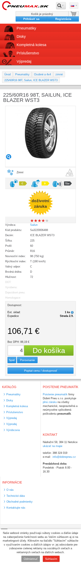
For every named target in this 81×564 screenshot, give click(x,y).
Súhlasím (51, 558)
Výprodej (11, 424)
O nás (10, 489)
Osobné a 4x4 (42, 74)
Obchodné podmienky (19, 501)
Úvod (7, 74)
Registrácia (63, 19)
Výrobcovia (13, 430)
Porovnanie (27, 360)
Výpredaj (24, 61)
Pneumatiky (22, 74)
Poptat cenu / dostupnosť (40, 370)
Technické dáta (15, 495)
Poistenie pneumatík (55, 394)
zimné (59, 74)
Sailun (34, 224)
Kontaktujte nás (15, 507)
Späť (12, 360)
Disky (9, 400)
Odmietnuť (31, 558)
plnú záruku (50, 402)
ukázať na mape (52, 446)
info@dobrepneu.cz (64, 456)
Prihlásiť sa (31, 19)
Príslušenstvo (28, 53)
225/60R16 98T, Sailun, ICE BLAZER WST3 (31, 80)
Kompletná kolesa (17, 406)
